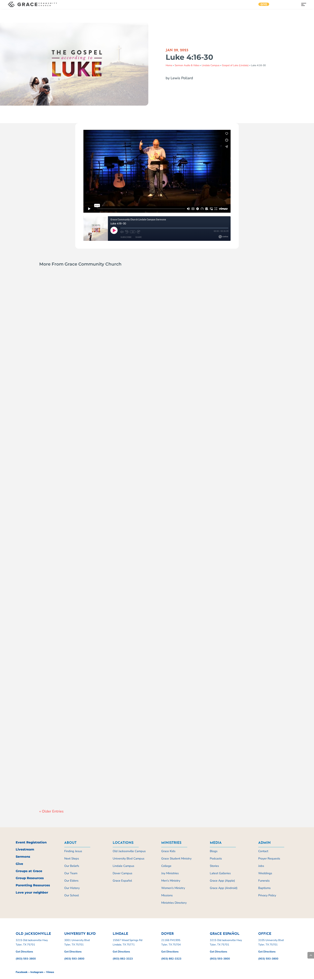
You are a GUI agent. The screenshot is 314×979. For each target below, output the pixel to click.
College (166, 866)
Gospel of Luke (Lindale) (235, 65)
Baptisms (264, 888)
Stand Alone (141, 433)
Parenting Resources (33, 885)
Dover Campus (122, 873)
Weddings (265, 873)
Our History (72, 888)
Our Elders (71, 881)
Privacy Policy (267, 895)
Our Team (70, 873)
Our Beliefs (71, 866)
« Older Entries (51, 811)
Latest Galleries (220, 873)
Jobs (261, 866)
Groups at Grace (29, 871)
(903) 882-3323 (123, 959)
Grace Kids (168, 851)
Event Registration (31, 842)
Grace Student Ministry (176, 858)
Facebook (21, 972)
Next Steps (71, 858)
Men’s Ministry (170, 881)
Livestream (25, 849)
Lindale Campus (210, 65)
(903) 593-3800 (26, 959)
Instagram (36, 972)
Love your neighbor (32, 892)
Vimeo (50, 972)
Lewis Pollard (53, 790)
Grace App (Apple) (222, 881)
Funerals (264, 881)
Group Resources (30, 878)
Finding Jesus (73, 851)
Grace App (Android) (223, 888)
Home (169, 65)
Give (264, 4)
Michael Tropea (54, 612)
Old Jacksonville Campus (92, 433)
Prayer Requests (269, 858)
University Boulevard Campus (141, 612)
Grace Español (122, 881)
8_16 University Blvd (64, 605)
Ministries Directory (174, 903)
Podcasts (216, 858)
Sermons (23, 857)
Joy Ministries (170, 873)
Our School (71, 895)
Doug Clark (52, 433)
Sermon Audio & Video (187, 65)
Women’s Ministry (173, 888)
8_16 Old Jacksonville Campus (74, 427)
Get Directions (24, 951)
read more (49, 440)
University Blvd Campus (128, 858)
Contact (263, 851)
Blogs (214, 851)
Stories (214, 866)
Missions (167, 895)
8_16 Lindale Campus (65, 784)
